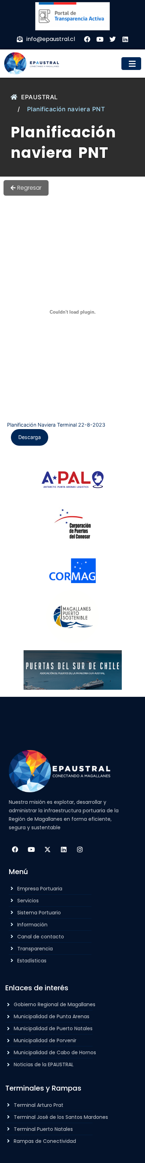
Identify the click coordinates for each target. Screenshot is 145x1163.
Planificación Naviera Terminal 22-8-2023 (56, 425)
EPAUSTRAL (39, 97)
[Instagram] (80, 849)
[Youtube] (31, 849)
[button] (131, 63)
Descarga (29, 437)
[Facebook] (15, 849)
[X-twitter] (47, 849)
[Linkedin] (63, 849)
